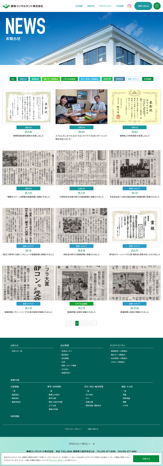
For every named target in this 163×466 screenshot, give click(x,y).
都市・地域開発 (54, 386)
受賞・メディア (133, 79)
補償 (124, 402)
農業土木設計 (54, 394)
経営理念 (65, 354)
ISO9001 (65, 369)
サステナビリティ (105, 6)
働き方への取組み (51, 79)
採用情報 (120, 6)
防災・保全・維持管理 (93, 386)
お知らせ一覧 (17, 351)
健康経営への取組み (119, 351)
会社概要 (65, 358)
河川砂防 (89, 394)
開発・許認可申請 (56, 402)
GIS (87, 398)
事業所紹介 (66, 373)
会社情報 (79, 6)
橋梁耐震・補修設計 (93, 405)
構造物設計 (16, 402)
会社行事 (107, 79)
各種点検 (89, 402)
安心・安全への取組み (89, 79)
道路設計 (15, 394)
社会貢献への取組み (119, 358)
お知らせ (23, 79)
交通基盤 (15, 386)
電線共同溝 (53, 409)
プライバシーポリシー (73, 429)
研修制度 (119, 79)
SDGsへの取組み (118, 362)
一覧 (13, 391)
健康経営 (35, 79)
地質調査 (126, 398)
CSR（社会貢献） (69, 79)
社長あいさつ (66, 351)
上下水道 (52, 405)
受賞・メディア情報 (68, 365)
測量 (124, 394)
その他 (125, 405)
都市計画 (52, 398)
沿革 (63, 362)
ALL (13, 79)
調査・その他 (127, 386)
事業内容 (91, 6)
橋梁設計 (15, 398)
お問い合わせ (143, 6)
